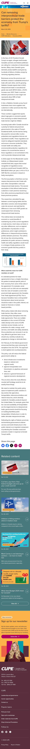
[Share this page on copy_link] (16, 446)
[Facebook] (2, 732)
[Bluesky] (6, 732)
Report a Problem (15, 745)
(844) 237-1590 (11, 684)
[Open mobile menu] (28, 3)
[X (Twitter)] (10, 732)
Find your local (5, 712)
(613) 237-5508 (8, 682)
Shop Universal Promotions (9, 722)
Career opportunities (7, 699)
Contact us (4, 702)
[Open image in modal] (15, 47)
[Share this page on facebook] (7, 446)
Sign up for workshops (8, 715)
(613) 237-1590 (8, 680)
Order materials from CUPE (9, 719)
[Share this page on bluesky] (3, 446)
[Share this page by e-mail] (20, 446)
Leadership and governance (9, 695)
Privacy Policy (4, 745)
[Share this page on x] (11, 446)
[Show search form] (24, 3)
